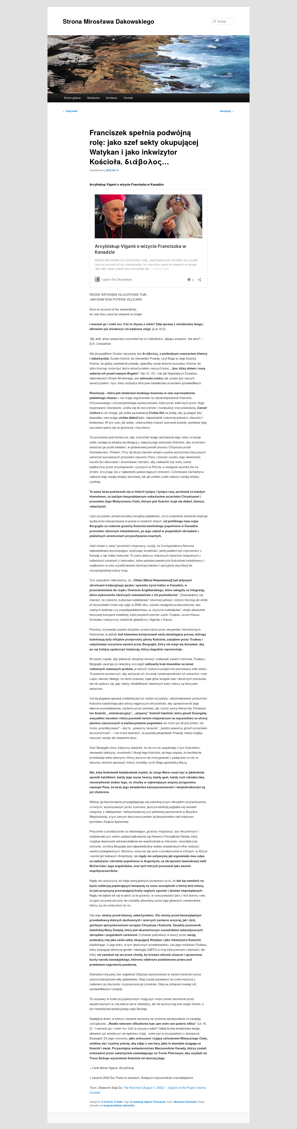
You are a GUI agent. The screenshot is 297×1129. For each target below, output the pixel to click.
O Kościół (107, 1102)
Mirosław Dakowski (185, 1102)
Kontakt (128, 98)
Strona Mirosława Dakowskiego (108, 21)
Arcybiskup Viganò (141, 1102)
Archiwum (111, 98)
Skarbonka (93, 98)
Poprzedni (70, 111)
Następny (227, 111)
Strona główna (72, 98)
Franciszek (159, 1102)
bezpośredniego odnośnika (119, 1105)
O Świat (118, 1102)
